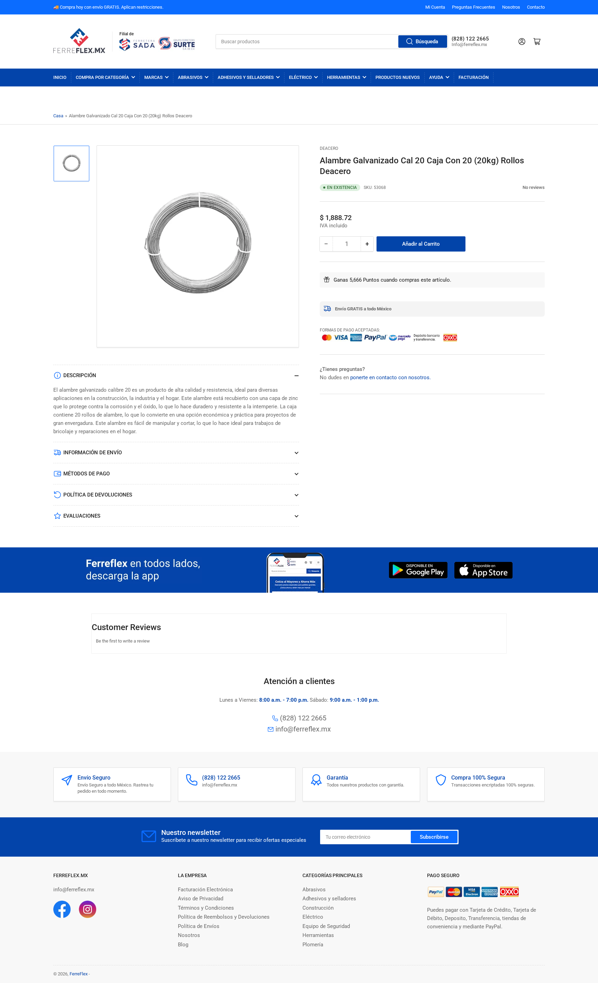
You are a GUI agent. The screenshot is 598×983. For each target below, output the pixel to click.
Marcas (153, 77)
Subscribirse (434, 837)
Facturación (474, 77)
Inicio (59, 77)
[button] (519, 187)
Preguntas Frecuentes (473, 7)
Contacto (536, 7)
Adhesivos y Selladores (246, 77)
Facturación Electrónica (205, 889)
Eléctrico (300, 77)
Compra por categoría (102, 77)
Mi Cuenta (435, 7)
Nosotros (511, 7)
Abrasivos (190, 77)
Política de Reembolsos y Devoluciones (224, 917)
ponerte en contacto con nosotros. (390, 377)
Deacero (329, 148)
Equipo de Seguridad (326, 926)
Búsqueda (427, 41)
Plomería (312, 944)
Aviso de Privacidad (200, 898)
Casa (58, 115)
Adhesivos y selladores (329, 898)
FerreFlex (79, 973)
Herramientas (343, 77)
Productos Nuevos (397, 77)
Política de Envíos (198, 926)
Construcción (318, 908)
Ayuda (436, 77)
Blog (183, 944)
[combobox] (332, 41)
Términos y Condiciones (206, 908)
